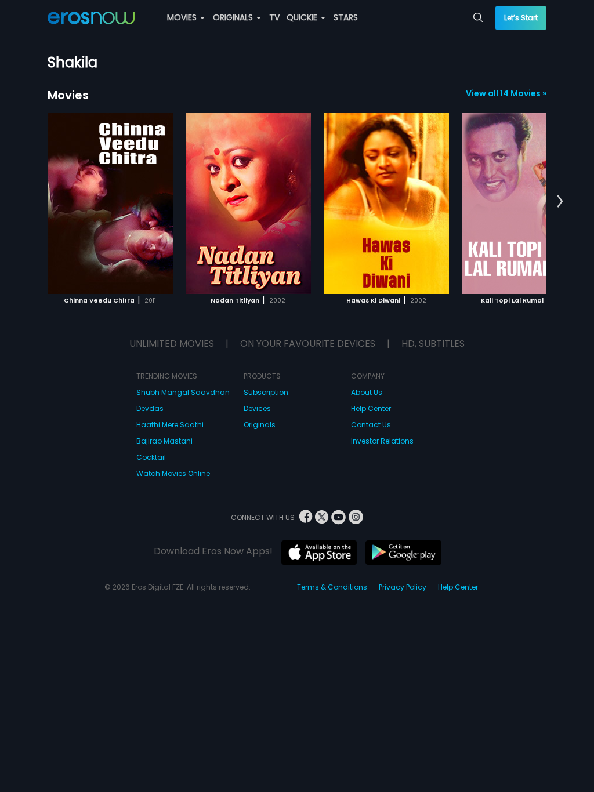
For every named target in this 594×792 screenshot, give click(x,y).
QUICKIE (303, 17)
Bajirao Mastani (164, 441)
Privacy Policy (402, 587)
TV (274, 17)
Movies (68, 95)
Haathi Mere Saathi (170, 425)
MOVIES (183, 17)
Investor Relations (382, 441)
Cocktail (151, 457)
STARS (346, 17)
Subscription (266, 392)
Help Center (371, 408)
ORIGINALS (234, 17)
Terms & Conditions (332, 587)
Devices (257, 408)
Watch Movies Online (173, 473)
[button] (560, 201)
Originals (260, 425)
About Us (366, 392)
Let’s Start (521, 18)
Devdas (150, 408)
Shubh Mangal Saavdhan (183, 392)
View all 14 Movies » (506, 93)
